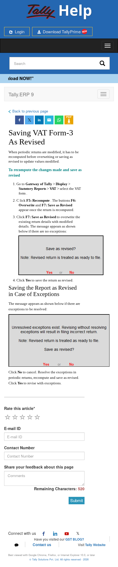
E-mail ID (12, 428)
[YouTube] (66, 533)
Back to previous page (29, 111)
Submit (76, 500)
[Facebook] (43, 533)
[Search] (102, 63)
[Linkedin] (55, 533)
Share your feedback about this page (39, 467)
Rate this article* (19, 408)
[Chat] (16, 544)
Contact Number (19, 447)
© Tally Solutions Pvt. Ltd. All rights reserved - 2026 (59, 559)
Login (18, 31)
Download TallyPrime (61, 31)
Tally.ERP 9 (21, 94)
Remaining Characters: (59, 488)
